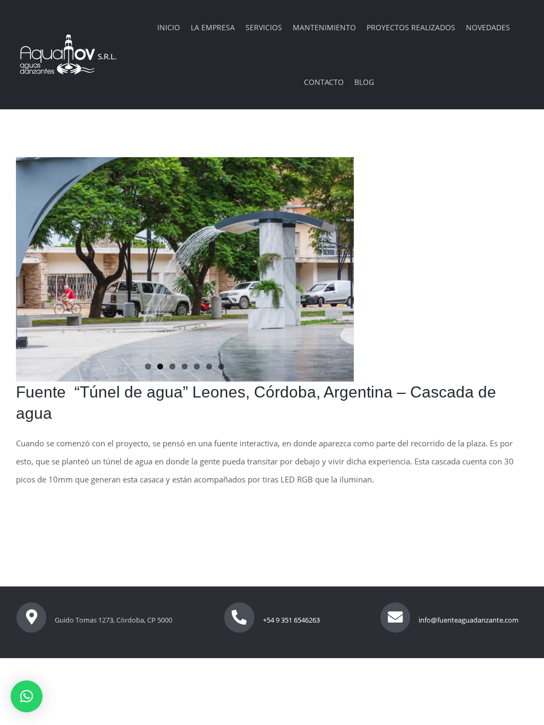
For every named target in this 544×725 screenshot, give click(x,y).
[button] (26, 696)
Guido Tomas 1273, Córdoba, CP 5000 (113, 620)
